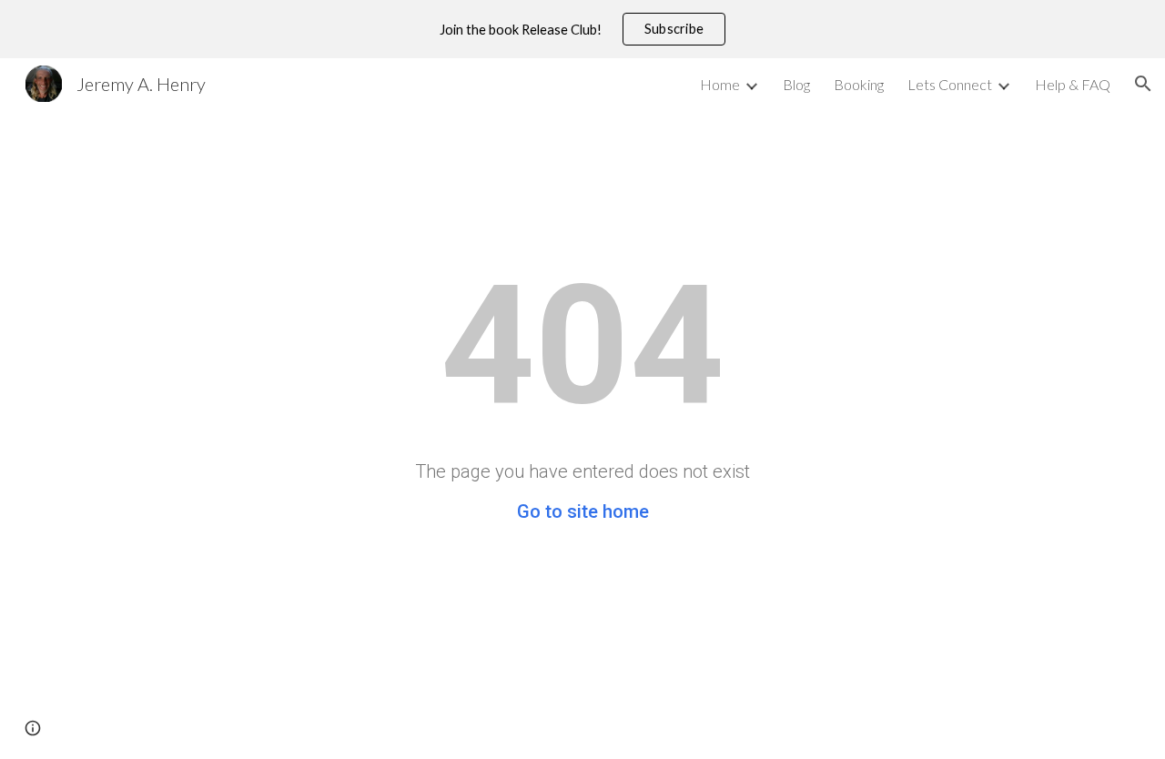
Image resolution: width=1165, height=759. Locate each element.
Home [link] (720, 84)
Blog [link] (796, 84)
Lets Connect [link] (949, 84)
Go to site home (583, 511)
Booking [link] (859, 84)
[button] (1143, 84)
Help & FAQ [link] (1072, 84)
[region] (582, 29)
